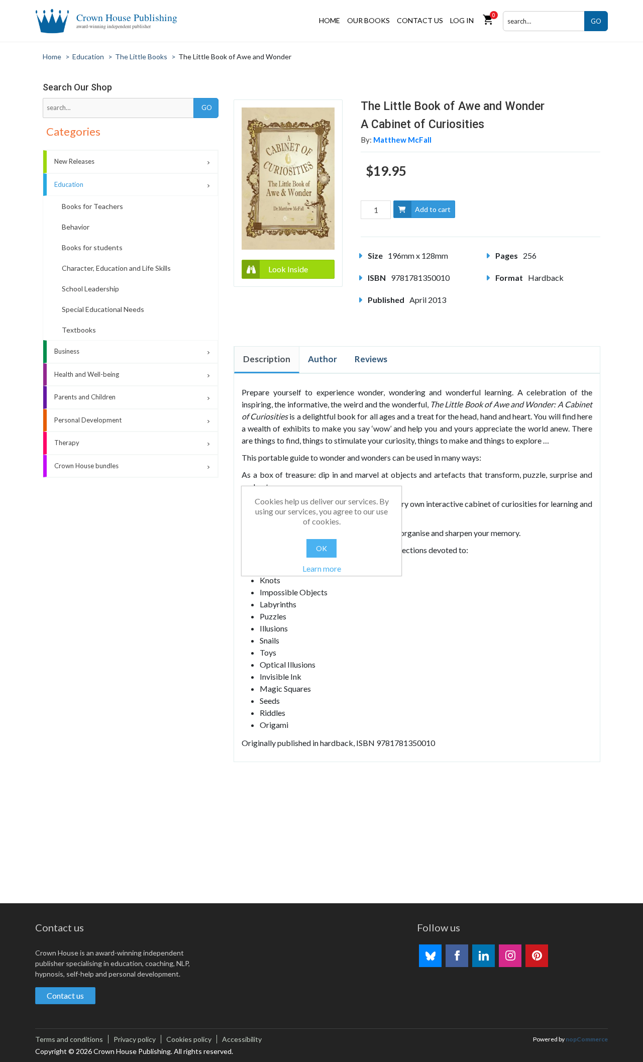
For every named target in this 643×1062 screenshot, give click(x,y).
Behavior (75, 227)
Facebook (457, 955)
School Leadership (90, 288)
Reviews (371, 359)
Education (68, 184)
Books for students (92, 247)
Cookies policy (188, 1039)
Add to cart (433, 209)
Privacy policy (135, 1039)
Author (322, 359)
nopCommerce (587, 1039)
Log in (462, 20)
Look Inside (288, 269)
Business (66, 351)
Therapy (66, 443)
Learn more (321, 568)
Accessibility (242, 1039)
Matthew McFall (402, 139)
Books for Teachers (92, 206)
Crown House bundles (86, 466)
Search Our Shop (77, 87)
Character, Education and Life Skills (116, 268)
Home (329, 20)
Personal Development (88, 420)
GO (596, 21)
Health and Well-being (86, 374)
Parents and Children (85, 397)
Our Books (368, 20)
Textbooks (79, 330)
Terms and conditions (69, 1039)
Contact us (420, 20)
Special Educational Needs (103, 309)
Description (266, 359)
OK (321, 548)
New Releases (74, 161)
